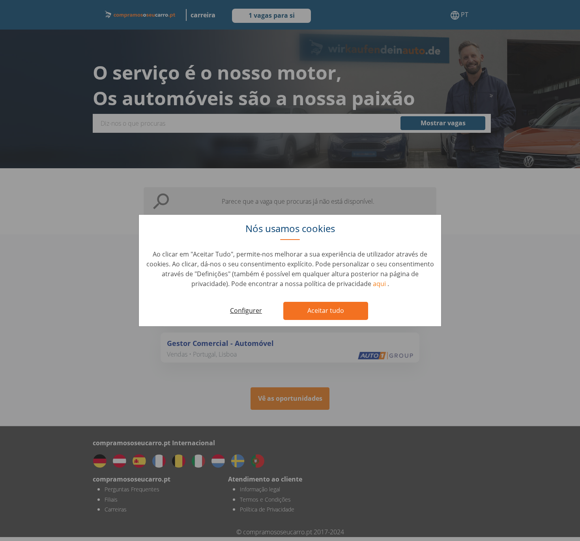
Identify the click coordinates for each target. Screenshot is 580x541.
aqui (380, 283)
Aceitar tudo (325, 310)
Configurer (246, 310)
